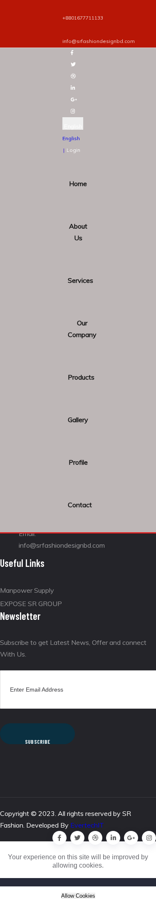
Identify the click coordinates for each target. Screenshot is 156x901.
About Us (78, 232)
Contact (80, 505)
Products (81, 377)
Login (73, 150)
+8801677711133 (82, 18)
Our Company (82, 329)
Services (80, 280)
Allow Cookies (78, 896)
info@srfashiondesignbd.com (98, 41)
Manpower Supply (27, 590)
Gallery (78, 419)
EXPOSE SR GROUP (31, 603)
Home (78, 183)
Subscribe (37, 741)
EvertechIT (87, 825)
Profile (78, 462)
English (73, 126)
